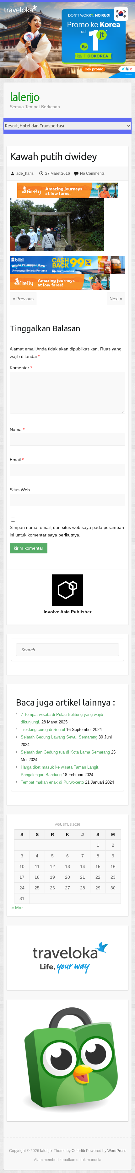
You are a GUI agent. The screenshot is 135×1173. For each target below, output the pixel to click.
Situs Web (20, 489)
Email (17, 459)
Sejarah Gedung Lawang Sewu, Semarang (59, 737)
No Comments (92, 173)
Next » (116, 298)
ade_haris (25, 173)
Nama (17, 429)
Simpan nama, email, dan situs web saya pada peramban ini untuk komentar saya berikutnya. (67, 531)
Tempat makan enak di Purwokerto (52, 782)
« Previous (23, 298)
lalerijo (24, 96)
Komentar (21, 367)
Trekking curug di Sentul (43, 729)
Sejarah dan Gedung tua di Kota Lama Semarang (65, 752)
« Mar (17, 907)
